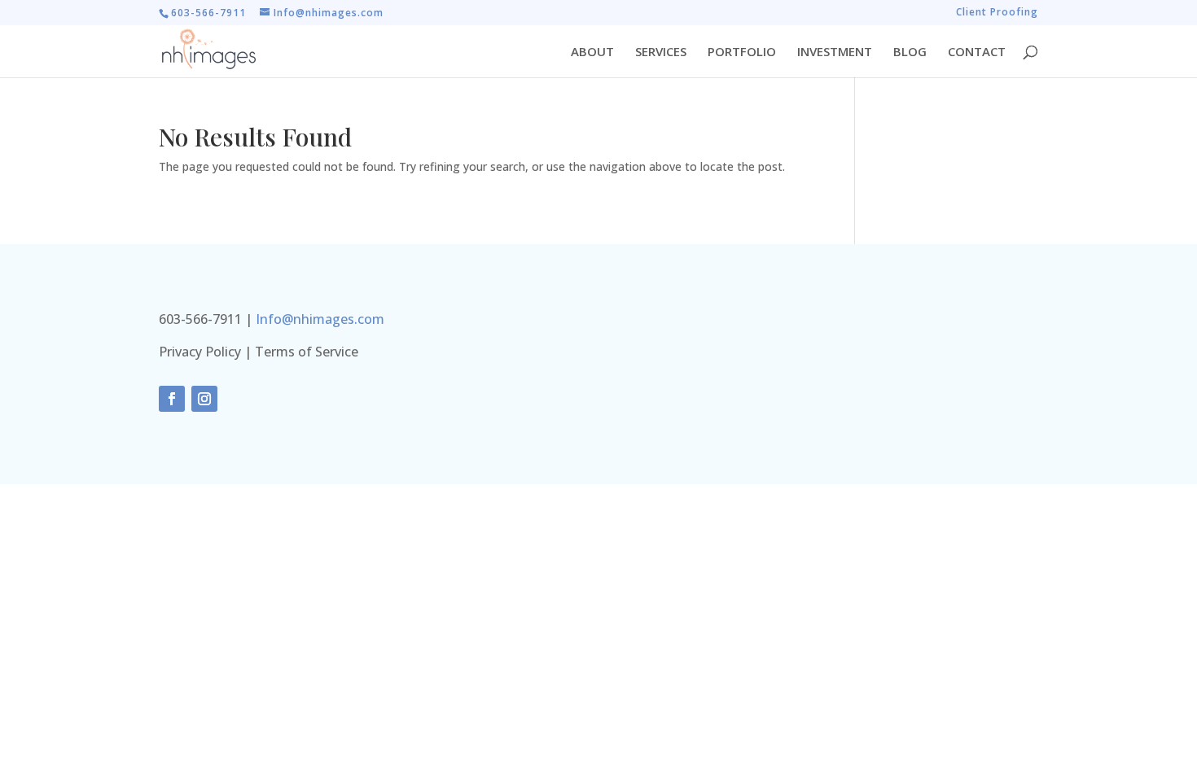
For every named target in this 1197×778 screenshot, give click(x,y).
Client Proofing (997, 13)
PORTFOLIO (742, 52)
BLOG (910, 52)
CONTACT (977, 52)
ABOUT (592, 52)
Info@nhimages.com (320, 319)
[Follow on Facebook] (172, 399)
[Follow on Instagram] (204, 399)
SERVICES (660, 52)
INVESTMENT (834, 52)
